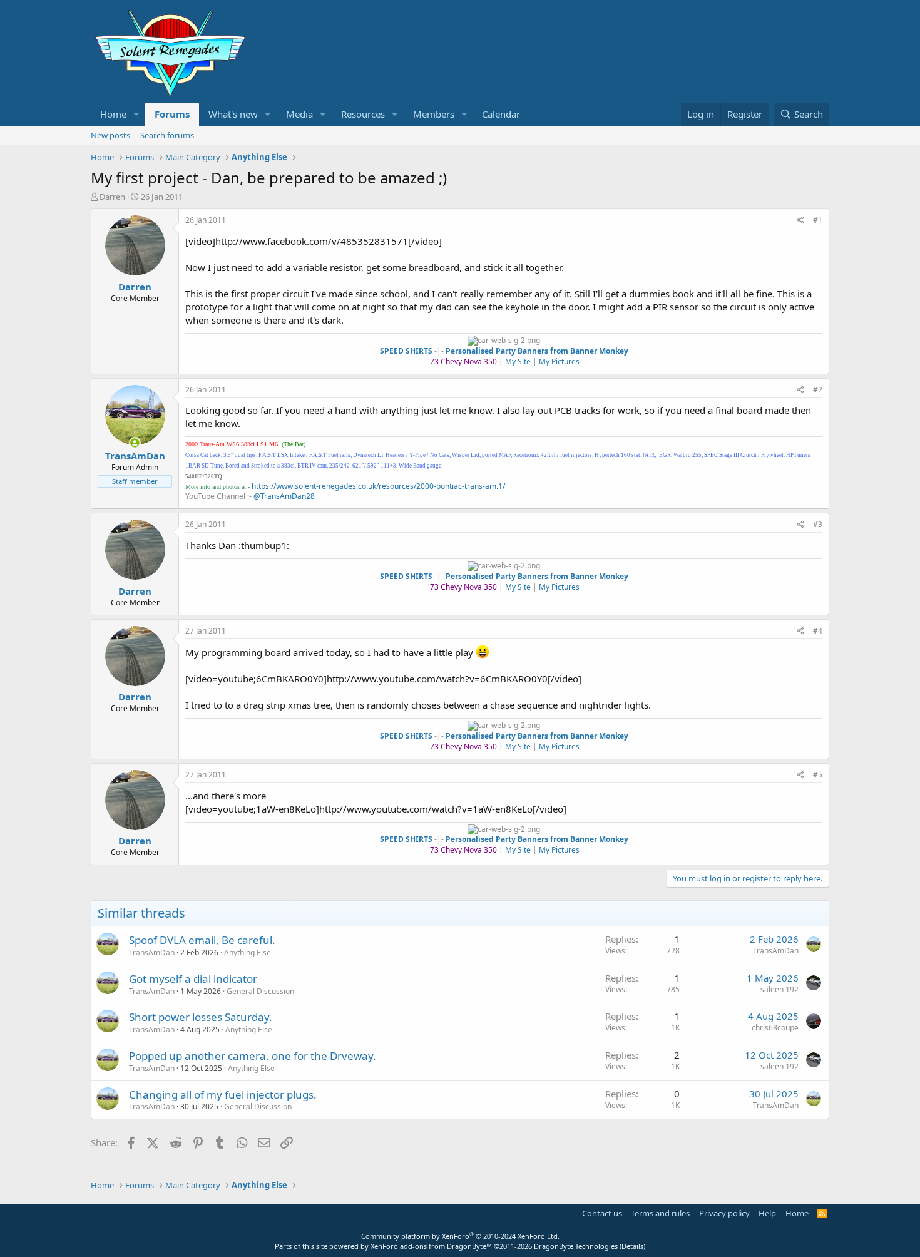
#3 (817, 524)
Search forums (167, 135)
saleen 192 (779, 989)
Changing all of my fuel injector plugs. (223, 1094)
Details (632, 1246)
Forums (172, 114)
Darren (112, 196)
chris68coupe (775, 1027)
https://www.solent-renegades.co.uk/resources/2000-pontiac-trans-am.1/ (378, 486)
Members (433, 114)
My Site (518, 361)
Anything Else (247, 952)
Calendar (501, 114)
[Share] (801, 220)
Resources (363, 114)
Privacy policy (724, 1213)
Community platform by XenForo (460, 1236)
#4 (817, 630)
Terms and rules (660, 1213)
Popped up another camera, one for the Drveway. (252, 1056)
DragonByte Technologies (576, 1246)
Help (767, 1213)
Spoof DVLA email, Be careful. (202, 940)
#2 (817, 389)
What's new (233, 114)
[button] (136, 114)
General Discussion (260, 991)
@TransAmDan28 (284, 496)
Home (113, 114)
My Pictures (559, 361)
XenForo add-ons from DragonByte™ (431, 1246)
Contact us (602, 1213)
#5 (817, 774)
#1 (817, 220)
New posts (110, 135)
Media (299, 114)
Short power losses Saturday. (200, 1017)
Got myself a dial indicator (193, 979)
